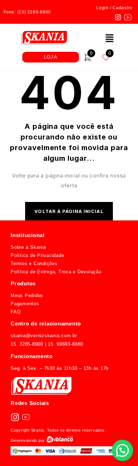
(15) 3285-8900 (34, 12)
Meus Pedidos (27, 295)
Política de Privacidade (37, 255)
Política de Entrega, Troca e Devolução (56, 271)
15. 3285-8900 (27, 344)
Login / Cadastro (114, 7)
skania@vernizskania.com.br (44, 335)
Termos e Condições (34, 263)
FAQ (16, 311)
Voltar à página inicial (68, 211)
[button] (109, 38)
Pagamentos (25, 303)
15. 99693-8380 (64, 344)
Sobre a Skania (28, 247)
